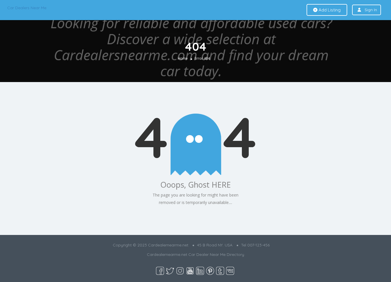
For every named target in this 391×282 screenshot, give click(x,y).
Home (183, 58)
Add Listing (329, 10)
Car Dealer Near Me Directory (216, 254)
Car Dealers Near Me (26, 7)
